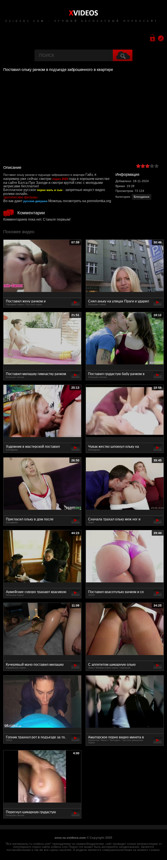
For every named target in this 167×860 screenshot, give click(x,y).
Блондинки (141, 196)
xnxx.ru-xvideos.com (70, 837)
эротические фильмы (20, 197)
